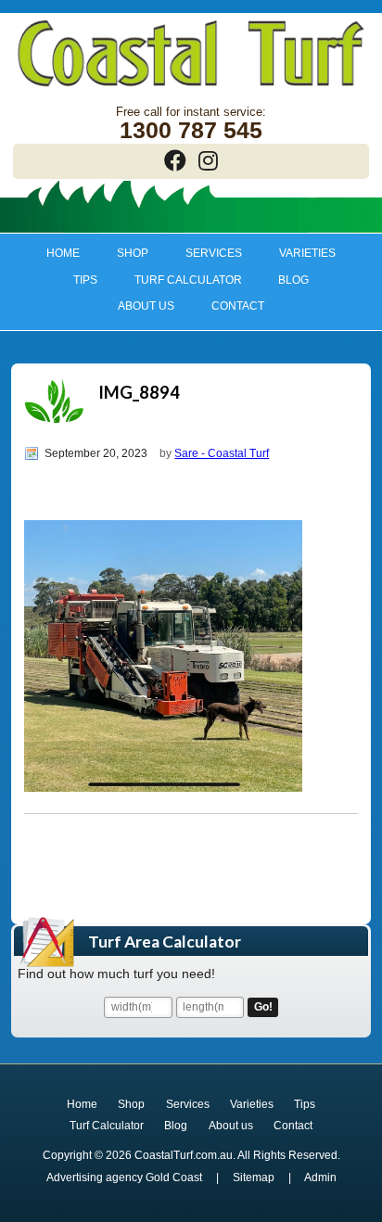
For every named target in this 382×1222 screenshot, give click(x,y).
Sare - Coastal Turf (221, 453)
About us (137, 305)
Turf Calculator (188, 280)
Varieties (298, 253)
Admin (320, 1177)
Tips (76, 280)
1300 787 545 (191, 130)
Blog (293, 280)
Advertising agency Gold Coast (124, 1177)
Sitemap (253, 1177)
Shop (124, 253)
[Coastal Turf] (190, 88)
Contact (237, 305)
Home (63, 253)
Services (205, 253)
